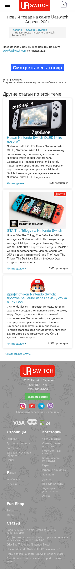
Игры (45, 465)
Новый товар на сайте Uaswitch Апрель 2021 (35, 554)
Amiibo (46, 495)
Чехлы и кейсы (51, 438)
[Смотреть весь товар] (37, 67)
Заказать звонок (38, 396)
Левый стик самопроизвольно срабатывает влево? (34, 559)
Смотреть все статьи (18, 354)
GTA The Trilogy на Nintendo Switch (34, 230)
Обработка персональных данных (37, 412)
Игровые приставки (54, 470)
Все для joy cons (52, 483)
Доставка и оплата (18, 443)
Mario (10, 515)
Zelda (10, 510)
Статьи (11, 464)
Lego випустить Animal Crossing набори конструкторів (32, 531)
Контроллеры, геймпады (51, 459)
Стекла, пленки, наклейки (52, 444)
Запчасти (48, 474)
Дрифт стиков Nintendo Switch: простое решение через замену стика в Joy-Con (37, 297)
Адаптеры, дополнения (50, 489)
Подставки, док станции (51, 452)
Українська (13, 479)
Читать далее (16, 183)
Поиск (10, 460)
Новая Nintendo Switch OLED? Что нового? (34, 139)
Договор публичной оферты (19, 453)
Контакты (12, 448)
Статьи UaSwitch (36, 30)
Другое (46, 479)
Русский (12, 484)
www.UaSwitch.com (15, 50)
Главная (17, 30)
